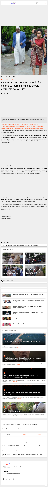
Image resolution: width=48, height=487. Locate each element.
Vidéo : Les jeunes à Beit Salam (10, 273)
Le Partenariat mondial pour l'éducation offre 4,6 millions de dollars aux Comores (20, 124)
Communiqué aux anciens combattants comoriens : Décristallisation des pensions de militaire (22, 128)
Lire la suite (19, 347)
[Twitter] (10, 479)
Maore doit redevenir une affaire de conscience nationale (24, 323)
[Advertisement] (24, 15)
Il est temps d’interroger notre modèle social (21, 318)
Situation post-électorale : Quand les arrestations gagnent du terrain (34, 260)
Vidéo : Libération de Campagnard (11, 261)
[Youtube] (7, 479)
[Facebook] (13, 479)
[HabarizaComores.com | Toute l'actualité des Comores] (13, 3)
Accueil (2, 79)
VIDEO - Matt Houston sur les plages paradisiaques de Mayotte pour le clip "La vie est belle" (22, 126)
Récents (4, 291)
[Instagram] (3, 479)
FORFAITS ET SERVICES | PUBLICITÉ (13, 473)
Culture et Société (10, 79)
